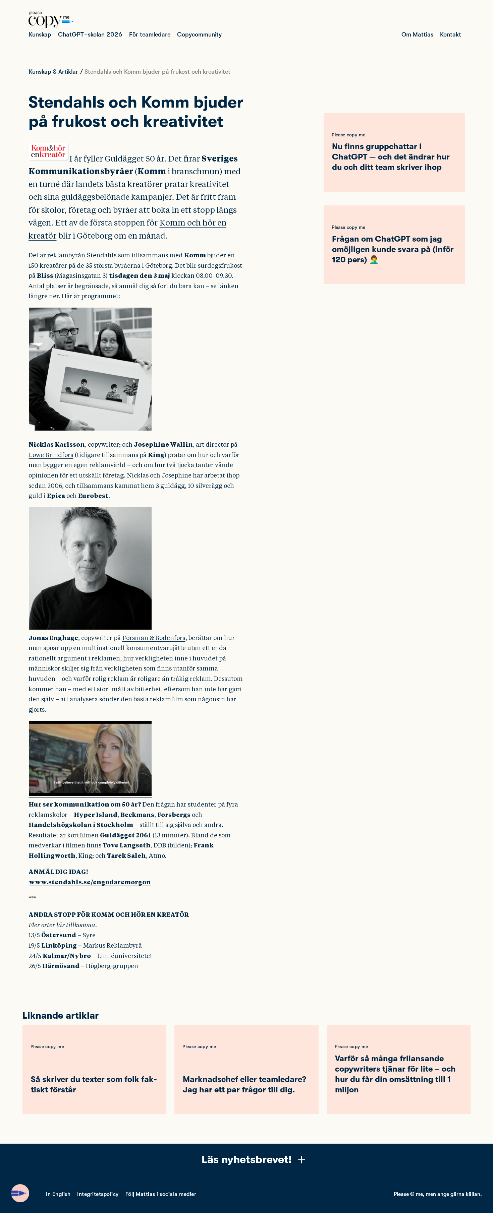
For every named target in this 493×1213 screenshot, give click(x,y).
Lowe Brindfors (51, 454)
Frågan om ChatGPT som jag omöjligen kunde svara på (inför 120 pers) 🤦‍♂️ (393, 249)
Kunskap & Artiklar (53, 71)
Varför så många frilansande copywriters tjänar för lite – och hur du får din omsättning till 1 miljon (395, 1074)
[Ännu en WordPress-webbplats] (51, 26)
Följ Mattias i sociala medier (161, 1194)
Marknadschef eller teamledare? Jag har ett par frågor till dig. (244, 1084)
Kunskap (40, 34)
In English (58, 1194)
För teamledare (149, 34)
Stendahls (101, 255)
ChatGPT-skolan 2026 (90, 34)
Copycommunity (199, 34)
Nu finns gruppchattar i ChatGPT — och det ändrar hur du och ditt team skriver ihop (391, 157)
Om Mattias (417, 34)
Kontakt (450, 34)
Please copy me (348, 134)
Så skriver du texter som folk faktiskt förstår (94, 1084)
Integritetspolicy (98, 1194)
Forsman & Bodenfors (153, 637)
